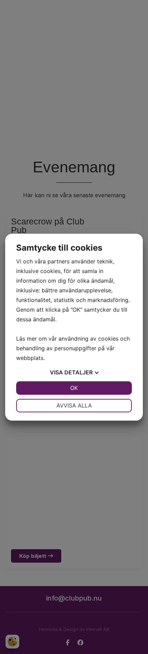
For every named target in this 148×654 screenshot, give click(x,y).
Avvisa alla (74, 405)
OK (74, 387)
